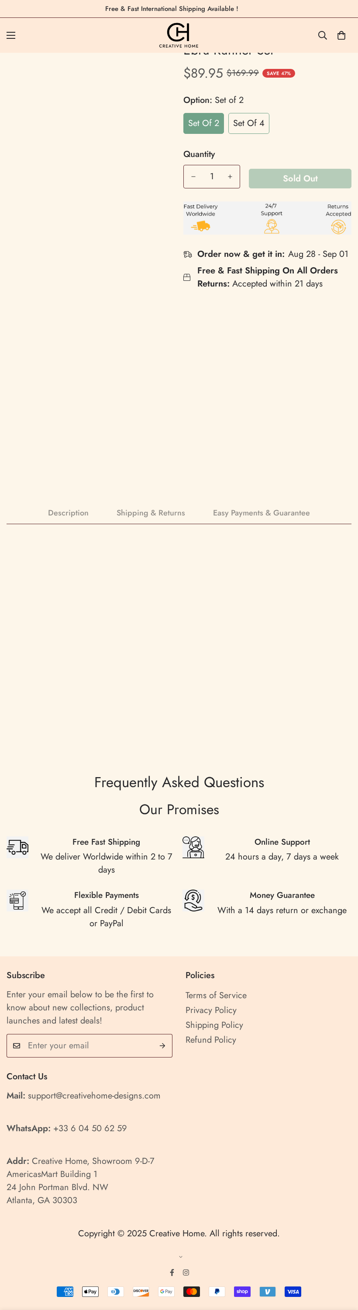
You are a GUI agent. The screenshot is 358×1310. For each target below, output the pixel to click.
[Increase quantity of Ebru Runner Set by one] (230, 176)
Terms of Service (216, 995)
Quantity (199, 154)
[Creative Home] (179, 35)
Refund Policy (211, 1040)
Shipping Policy (214, 1025)
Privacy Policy (211, 1010)
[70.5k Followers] (186, 1272)
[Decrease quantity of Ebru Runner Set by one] (193, 176)
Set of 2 (203, 123)
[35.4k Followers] (172, 1272)
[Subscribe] (162, 1046)
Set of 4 (249, 123)
